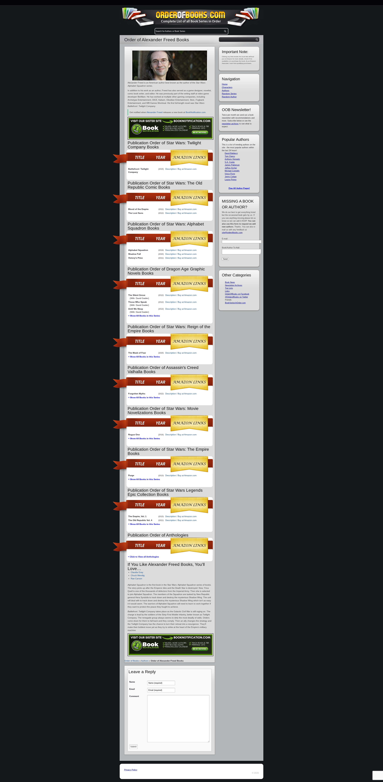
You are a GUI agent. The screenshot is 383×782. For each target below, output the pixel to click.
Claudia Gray (137, 572)
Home (225, 84)
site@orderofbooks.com (232, 232)
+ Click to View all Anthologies (143, 557)
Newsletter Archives (233, 285)
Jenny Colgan (231, 177)
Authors (144, 661)
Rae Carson (136, 578)
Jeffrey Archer (231, 168)
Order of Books (131, 661)
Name (132, 682)
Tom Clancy (230, 156)
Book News (230, 282)
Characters (227, 87)
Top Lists (229, 288)
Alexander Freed (154, 112)
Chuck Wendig (138, 575)
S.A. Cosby (230, 162)
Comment (134, 696)
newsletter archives (230, 124)
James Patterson (232, 165)
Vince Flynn (230, 174)
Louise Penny (231, 179)
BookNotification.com (196, 112)
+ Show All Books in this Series (144, 316)
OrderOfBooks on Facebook (237, 294)
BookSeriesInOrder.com (235, 303)
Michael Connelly (232, 171)
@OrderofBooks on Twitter (236, 297)
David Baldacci (231, 153)
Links (227, 291)
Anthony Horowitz (232, 159)
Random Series (229, 93)
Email (132, 689)
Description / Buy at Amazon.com (181, 169)
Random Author (229, 97)
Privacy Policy (130, 770)
